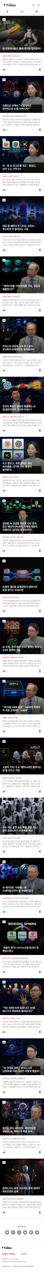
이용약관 (24, 1254)
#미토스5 (20, 417)
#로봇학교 (20, 1199)
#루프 (18, 1018)
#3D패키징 (16, 296)
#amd (12, 778)
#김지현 (13, 537)
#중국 (4, 838)
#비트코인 (17, 898)
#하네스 (13, 1018)
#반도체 (13, 597)
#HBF (10, 296)
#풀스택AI (19, 537)
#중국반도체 (17, 357)
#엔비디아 (6, 778)
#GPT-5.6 (6, 417)
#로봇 (4, 56)
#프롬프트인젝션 (21, 116)
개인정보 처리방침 (8, 1254)
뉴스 (22, 11)
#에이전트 (6, 657)
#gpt (10, 477)
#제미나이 (17, 236)
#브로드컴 (6, 597)
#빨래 (9, 56)
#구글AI (10, 236)
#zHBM (15, 718)
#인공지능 (6, 1078)
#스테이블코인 (7, 898)
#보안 (12, 116)
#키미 (15, 176)
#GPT (11, 176)
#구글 (4, 236)
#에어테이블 (16, 958)
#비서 (23, 1139)
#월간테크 (6, 537)
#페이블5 (13, 417)
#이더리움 (24, 898)
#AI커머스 (6, 1139)
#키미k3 (16, 477)
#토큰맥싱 (13, 1078)
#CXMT (10, 357)
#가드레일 (6, 116)
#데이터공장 (11, 1199)
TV (36, 11)
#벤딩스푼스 (6, 958)
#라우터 (21, 657)
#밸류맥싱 (13, 657)
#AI (17, 597)
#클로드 (5, 176)
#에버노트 (24, 958)
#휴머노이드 (16, 56)
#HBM (4, 296)
